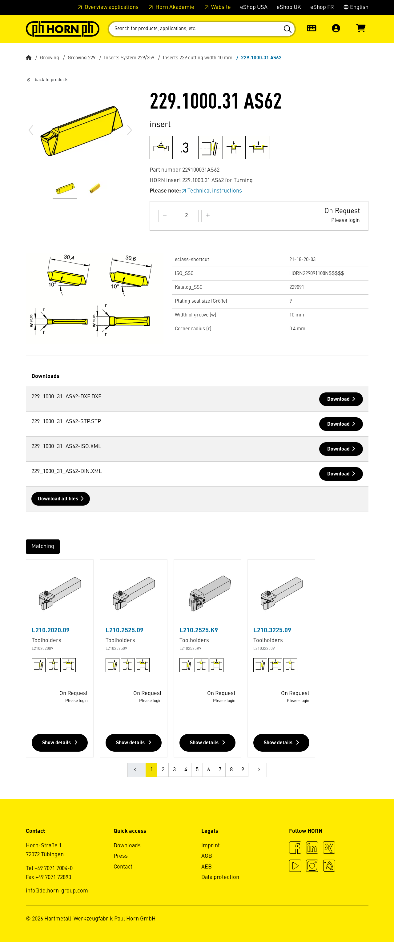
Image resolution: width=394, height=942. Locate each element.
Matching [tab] (42, 546)
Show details (57, 743)
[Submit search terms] (287, 29)
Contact (123, 867)
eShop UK (289, 7)
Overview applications (111, 7)
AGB (206, 856)
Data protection (220, 877)
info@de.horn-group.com (57, 891)
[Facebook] (295, 848)
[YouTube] (295, 867)
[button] (336, 29)
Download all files (58, 499)
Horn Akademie (174, 7)
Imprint (210, 846)
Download (338, 399)
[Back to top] (366, 920)
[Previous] (31, 130)
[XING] (329, 848)
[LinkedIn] (312, 848)
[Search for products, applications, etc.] (287, 29)
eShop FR (322, 7)
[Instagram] (312, 867)
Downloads (127, 846)
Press (121, 856)
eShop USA (253, 7)
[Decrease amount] (164, 216)
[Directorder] (311, 29)
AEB (206, 867)
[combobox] (202, 29)
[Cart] (360, 29)
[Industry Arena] (329, 867)
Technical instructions (214, 191)
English (358, 7)
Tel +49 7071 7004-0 (49, 868)
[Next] (130, 130)
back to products (51, 80)
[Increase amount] (207, 216)
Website (220, 7)
